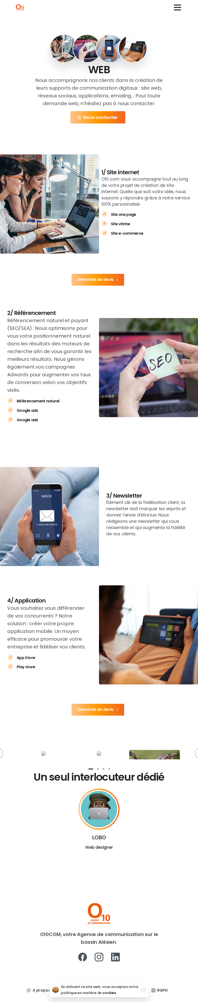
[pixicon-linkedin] (115, 956)
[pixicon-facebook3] (82, 956)
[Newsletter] (109, 48)
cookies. (109, 992)
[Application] (132, 48)
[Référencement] (86, 48)
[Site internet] (64, 48)
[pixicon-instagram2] (99, 956)
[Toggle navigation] (177, 7)
